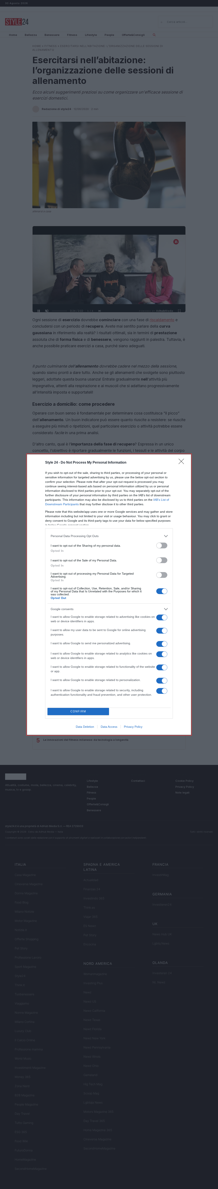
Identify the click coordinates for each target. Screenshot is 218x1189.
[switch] (161, 545)
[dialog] (109, 594)
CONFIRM (78, 711)
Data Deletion (85, 726)
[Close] (183, 463)
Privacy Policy (133, 726)
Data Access (109, 726)
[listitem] (109, 536)
